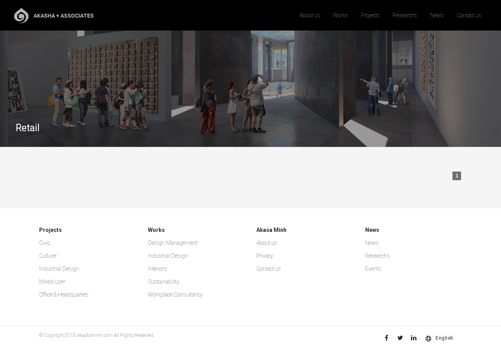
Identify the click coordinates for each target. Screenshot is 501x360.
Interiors (157, 269)
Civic (44, 243)
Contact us (469, 15)
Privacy (264, 256)
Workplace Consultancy (175, 294)
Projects (370, 15)
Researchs (405, 15)
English (445, 338)
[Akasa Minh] (54, 15)
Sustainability (163, 282)
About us (309, 15)
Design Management (173, 243)
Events (373, 269)
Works (340, 15)
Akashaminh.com (95, 335)
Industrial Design (59, 269)
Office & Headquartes (63, 294)
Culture (47, 256)
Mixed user (52, 282)
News (437, 15)
